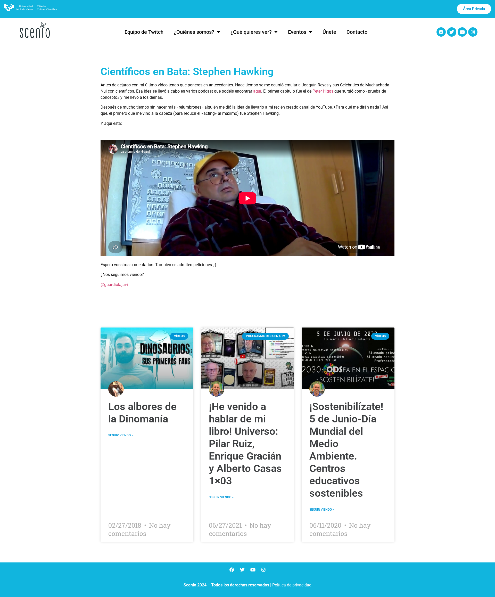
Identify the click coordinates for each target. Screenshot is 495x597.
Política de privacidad (291, 585)
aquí (257, 91)
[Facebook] (441, 32)
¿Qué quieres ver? (251, 32)
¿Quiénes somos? (194, 32)
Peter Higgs (322, 91)
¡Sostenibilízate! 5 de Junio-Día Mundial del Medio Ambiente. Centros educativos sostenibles (346, 449)
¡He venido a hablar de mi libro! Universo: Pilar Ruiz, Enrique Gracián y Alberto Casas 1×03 (245, 443)
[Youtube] (462, 32)
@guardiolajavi (114, 284)
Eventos (297, 32)
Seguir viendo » (120, 435)
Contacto (356, 32)
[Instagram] (472, 32)
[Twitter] (451, 32)
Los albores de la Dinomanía (142, 412)
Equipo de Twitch (144, 32)
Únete (329, 32)
